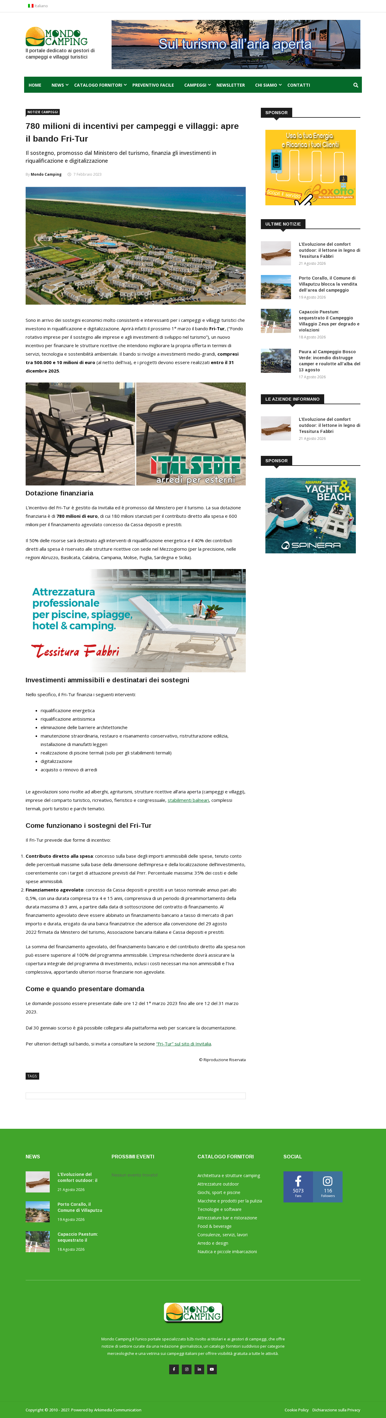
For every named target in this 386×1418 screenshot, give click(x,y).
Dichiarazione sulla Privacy (336, 1410)
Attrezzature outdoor (218, 1184)
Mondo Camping (46, 174)
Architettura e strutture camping (229, 1175)
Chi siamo (266, 85)
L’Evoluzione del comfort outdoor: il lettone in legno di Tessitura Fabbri (329, 250)
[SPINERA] (310, 552)
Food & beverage (215, 1226)
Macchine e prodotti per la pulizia (230, 1201)
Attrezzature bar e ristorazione (227, 1218)
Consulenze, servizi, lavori (223, 1234)
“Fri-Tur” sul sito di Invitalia (183, 1044)
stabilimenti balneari (188, 800)
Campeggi (195, 85)
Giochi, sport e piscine (219, 1192)
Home (35, 85)
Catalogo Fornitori (98, 85)
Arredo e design (213, 1243)
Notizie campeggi (42, 112)
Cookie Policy (297, 1410)
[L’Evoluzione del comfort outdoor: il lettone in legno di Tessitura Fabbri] (277, 254)
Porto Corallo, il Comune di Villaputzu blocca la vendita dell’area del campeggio (328, 284)
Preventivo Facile (153, 85)
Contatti (298, 85)
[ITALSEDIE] (136, 484)
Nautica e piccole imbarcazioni (227, 1251)
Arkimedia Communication (117, 1410)
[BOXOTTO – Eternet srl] (310, 203)
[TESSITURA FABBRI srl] (136, 670)
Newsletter (231, 85)
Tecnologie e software (220, 1209)
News (58, 85)
